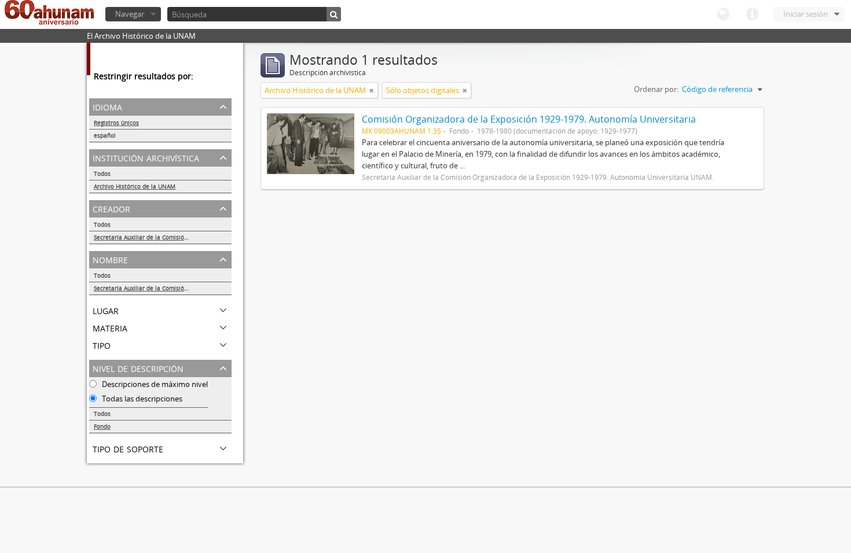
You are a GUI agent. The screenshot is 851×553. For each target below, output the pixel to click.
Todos (102, 173)
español (105, 135)
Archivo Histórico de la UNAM (134, 186)
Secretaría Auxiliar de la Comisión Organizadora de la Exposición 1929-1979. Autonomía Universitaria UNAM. (163, 237)
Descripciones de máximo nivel (154, 384)
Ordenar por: (656, 89)
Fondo (102, 426)
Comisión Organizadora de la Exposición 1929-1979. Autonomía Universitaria (529, 119)
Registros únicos (116, 123)
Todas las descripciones (141, 398)
